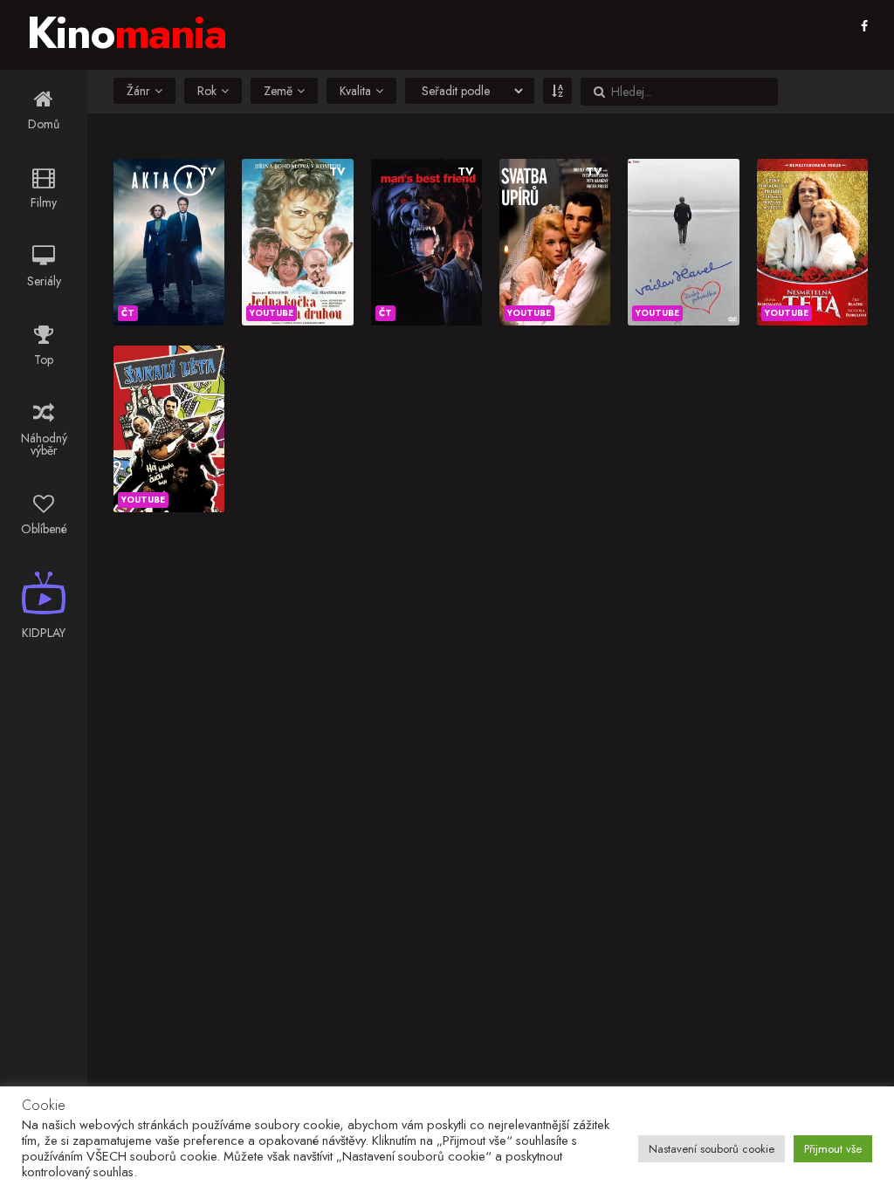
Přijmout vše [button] (833, 1149)
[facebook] (864, 26)
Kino (126, 33)
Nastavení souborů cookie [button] (711, 1149)
